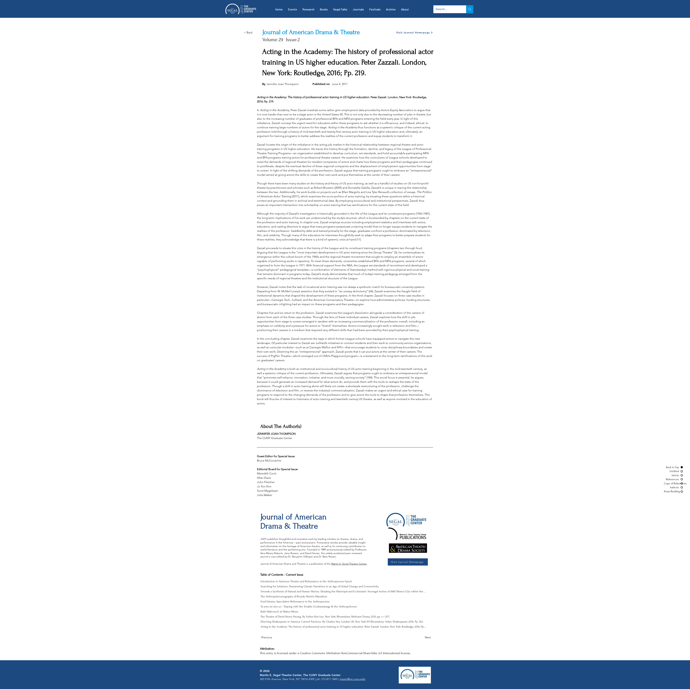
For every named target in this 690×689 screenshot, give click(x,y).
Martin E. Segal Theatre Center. (349, 563)
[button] (292, 9)
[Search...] (469, 9)
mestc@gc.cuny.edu (352, 679)
